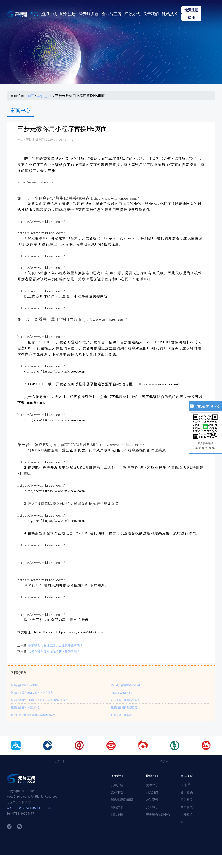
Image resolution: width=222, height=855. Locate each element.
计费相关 (187, 814)
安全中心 (152, 806)
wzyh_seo (44, 95)
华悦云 (164, 760)
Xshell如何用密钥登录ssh (126, 685)
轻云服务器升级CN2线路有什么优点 (32, 692)
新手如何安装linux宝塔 (24, 685)
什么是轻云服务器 (121, 714)
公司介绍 (117, 784)
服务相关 (187, 799)
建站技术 (170, 13)
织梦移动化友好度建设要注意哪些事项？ (55, 645)
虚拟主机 (49, 13)
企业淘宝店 (111, 13)
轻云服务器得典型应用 (124, 707)
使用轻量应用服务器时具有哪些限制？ (33, 714)
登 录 (191, 17)
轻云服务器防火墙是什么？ (26, 707)
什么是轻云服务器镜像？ (125, 700)
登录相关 (187, 792)
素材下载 (117, 792)
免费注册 (191, 9)
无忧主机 (60, 760)
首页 (34, 13)
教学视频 (152, 799)
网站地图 (117, 814)
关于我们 (151, 13)
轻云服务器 (88, 13)
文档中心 (152, 784)
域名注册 (68, 13)
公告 (184, 821)
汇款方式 (132, 13)
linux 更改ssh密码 (121, 692)
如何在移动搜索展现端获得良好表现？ (54, 651)
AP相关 (186, 784)
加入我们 (152, 792)
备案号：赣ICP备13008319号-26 (29, 807)
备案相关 (187, 806)
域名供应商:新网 (122, 799)
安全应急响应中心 (158, 814)
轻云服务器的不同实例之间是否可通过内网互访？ (39, 700)
